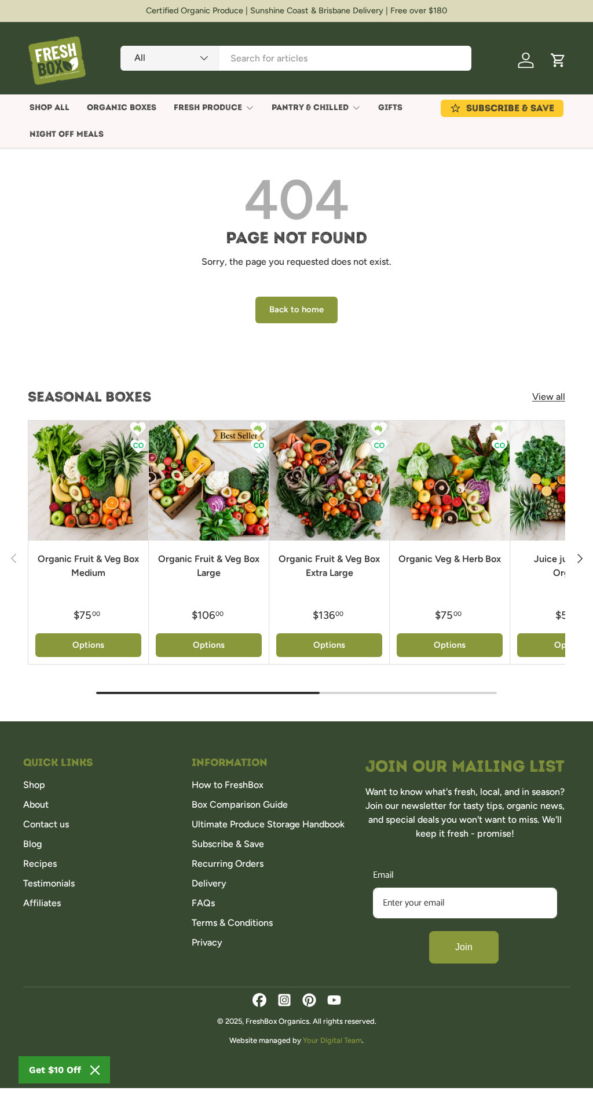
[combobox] (295, 58)
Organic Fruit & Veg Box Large (208, 565)
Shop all (49, 107)
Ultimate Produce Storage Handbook (268, 824)
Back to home (296, 309)
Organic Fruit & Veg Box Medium (88, 565)
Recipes (40, 863)
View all (548, 396)
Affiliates (42, 902)
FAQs (203, 902)
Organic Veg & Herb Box (449, 558)
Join (464, 947)
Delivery (209, 883)
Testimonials (49, 883)
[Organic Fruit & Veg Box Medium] (88, 481)
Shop (34, 784)
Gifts (390, 107)
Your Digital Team (332, 1040)
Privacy (207, 942)
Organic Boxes (121, 107)
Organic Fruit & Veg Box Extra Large (329, 565)
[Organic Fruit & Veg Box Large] (209, 481)
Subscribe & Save (228, 843)
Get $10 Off (55, 1069)
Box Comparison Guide (240, 804)
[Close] (95, 1070)
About (36, 804)
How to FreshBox (227, 784)
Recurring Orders (227, 863)
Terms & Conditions (232, 922)
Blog (32, 843)
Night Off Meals (67, 134)
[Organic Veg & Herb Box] (450, 481)
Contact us (46, 824)
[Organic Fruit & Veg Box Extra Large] (329, 481)
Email (383, 875)
